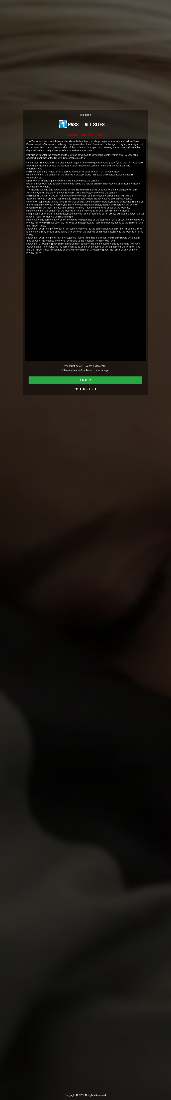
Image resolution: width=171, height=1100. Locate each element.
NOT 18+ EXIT (85, 389)
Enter (85, 380)
